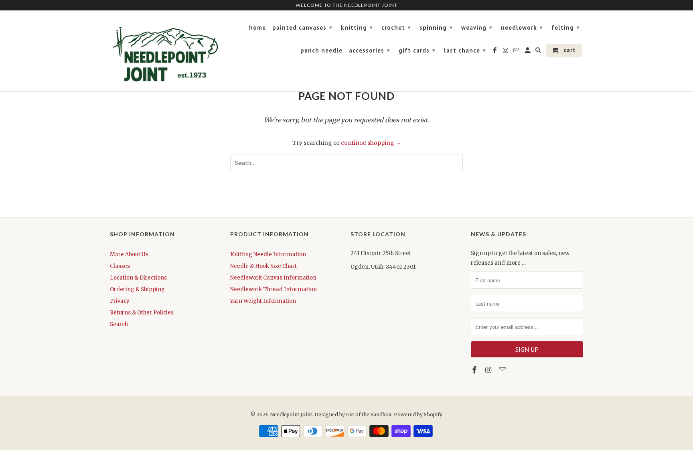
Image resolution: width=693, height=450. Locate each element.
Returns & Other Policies (142, 312)
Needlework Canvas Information (273, 277)
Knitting (357, 27)
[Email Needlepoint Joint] (503, 370)
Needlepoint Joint (291, 414)
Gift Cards (417, 50)
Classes (120, 266)
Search (119, 324)
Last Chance (465, 50)
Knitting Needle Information (268, 254)
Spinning (436, 27)
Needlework (522, 27)
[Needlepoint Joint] (166, 51)
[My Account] (528, 52)
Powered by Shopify (418, 414)
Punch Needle (321, 50)
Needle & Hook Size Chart (263, 266)
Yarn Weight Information (263, 301)
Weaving (476, 27)
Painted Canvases (302, 27)
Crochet (396, 27)
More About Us (129, 254)
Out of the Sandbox (368, 414)
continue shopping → (371, 142)
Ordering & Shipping (137, 289)
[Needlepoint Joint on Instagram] (489, 370)
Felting (565, 27)
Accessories (369, 50)
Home (257, 27)
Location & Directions (138, 277)
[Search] (539, 52)
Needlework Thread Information (273, 289)
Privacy (120, 301)
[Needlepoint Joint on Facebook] (475, 370)
